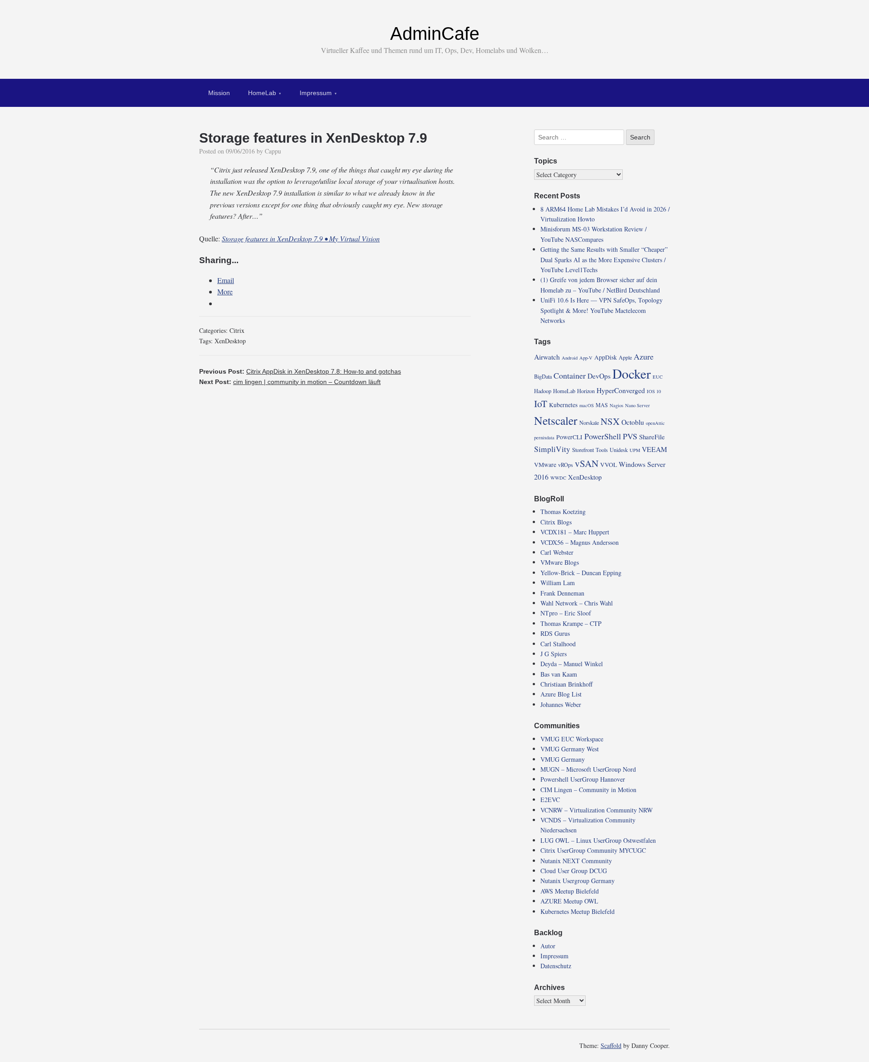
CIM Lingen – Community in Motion (588, 789)
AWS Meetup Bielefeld (569, 891)
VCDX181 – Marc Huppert (574, 532)
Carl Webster (556, 552)
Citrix (236, 330)
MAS (602, 404)
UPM (635, 450)
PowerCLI (569, 437)
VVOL (608, 465)
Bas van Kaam (558, 674)
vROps (565, 464)
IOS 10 (654, 391)
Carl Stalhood (558, 643)
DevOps (599, 375)
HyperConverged (621, 390)
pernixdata (544, 437)
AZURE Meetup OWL (569, 901)
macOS (586, 405)
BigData (543, 376)
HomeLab (262, 92)
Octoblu (632, 422)
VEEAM (654, 449)
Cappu (273, 151)
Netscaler (556, 420)
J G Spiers (553, 653)
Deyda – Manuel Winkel (571, 663)
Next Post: (290, 381)
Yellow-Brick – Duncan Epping (580, 572)
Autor (547, 946)
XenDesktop (230, 340)
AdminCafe (434, 33)
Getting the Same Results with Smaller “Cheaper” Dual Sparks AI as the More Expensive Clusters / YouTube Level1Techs (604, 259)
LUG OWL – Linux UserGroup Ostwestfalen (598, 840)
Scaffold (611, 1045)
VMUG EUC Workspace (571, 739)
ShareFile (652, 436)
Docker (631, 373)
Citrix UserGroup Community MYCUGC (593, 850)
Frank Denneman (562, 593)
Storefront (583, 449)
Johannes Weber (560, 704)
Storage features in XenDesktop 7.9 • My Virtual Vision (301, 238)
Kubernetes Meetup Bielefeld (577, 911)
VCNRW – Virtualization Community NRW (596, 810)
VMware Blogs (559, 562)
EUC (658, 377)
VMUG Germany (562, 759)
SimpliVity (552, 449)
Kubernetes (563, 405)
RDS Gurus (555, 633)
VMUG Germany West (569, 749)
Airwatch (547, 356)
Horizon (586, 390)
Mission (219, 92)
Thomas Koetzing (563, 511)
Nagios (616, 405)
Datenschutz (555, 965)
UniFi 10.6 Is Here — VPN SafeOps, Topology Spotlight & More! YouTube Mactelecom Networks (601, 310)
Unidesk (619, 449)
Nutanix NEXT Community (576, 860)
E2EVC (550, 799)
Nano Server (637, 405)
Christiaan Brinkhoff (566, 684)
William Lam (557, 582)
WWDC (558, 478)
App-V (585, 358)
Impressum (316, 92)
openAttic (655, 423)
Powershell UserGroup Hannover (582, 779)
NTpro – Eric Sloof (565, 613)
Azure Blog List (561, 694)
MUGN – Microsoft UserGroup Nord (588, 769)
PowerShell (602, 436)
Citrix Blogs (556, 522)
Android (570, 358)
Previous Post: (300, 371)
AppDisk (605, 357)
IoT (540, 403)
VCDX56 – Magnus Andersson (579, 542)
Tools (602, 449)
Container (570, 375)
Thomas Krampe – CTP (571, 623)
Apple (625, 357)
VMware (545, 465)
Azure (644, 356)
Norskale (589, 422)
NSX (610, 421)
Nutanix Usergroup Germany (577, 880)
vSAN (586, 463)
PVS (630, 436)
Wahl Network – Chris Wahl (576, 603)
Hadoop (542, 390)
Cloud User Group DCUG (573, 870)
